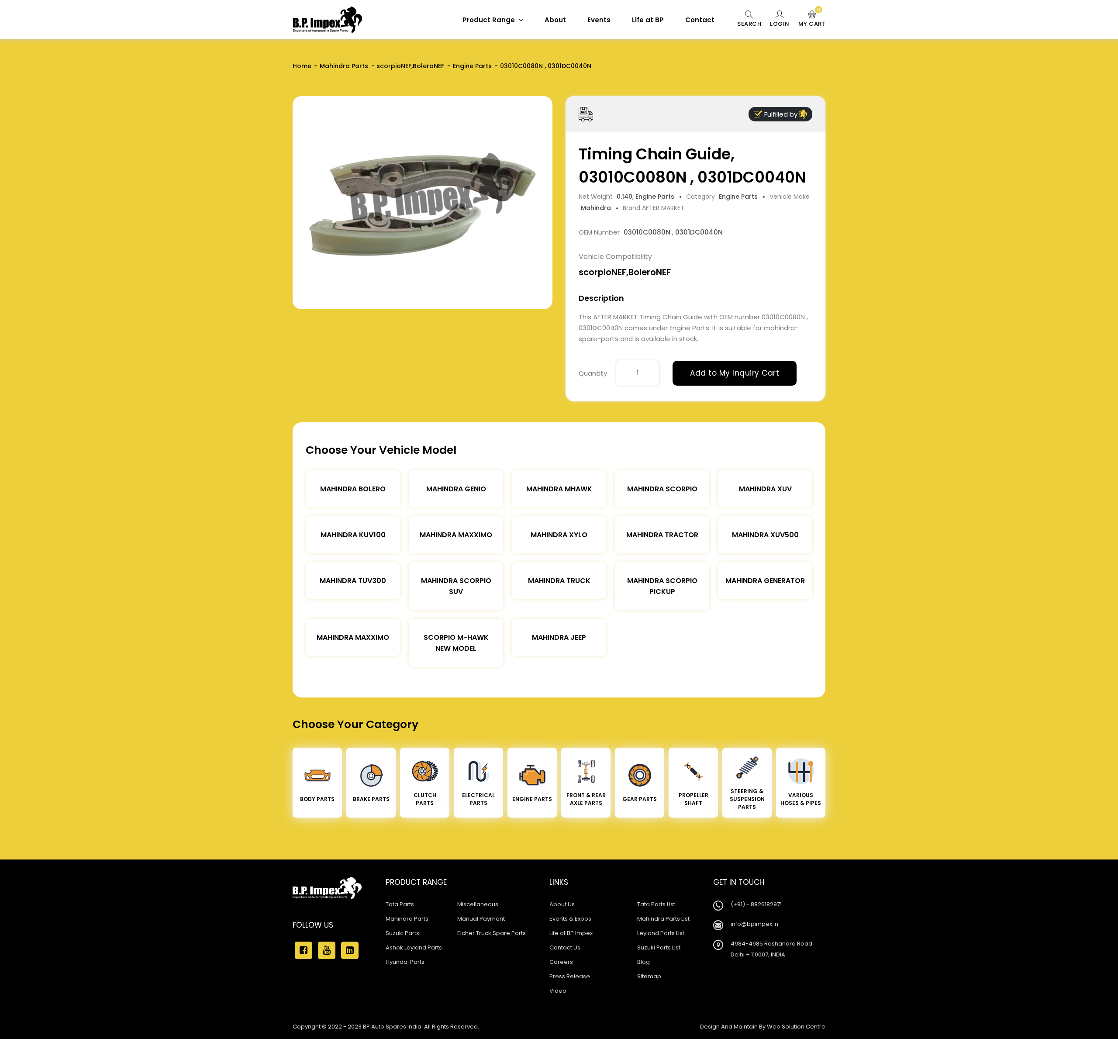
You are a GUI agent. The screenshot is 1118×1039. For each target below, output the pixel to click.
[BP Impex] (327, 20)
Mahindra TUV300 (353, 581)
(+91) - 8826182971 (756, 904)
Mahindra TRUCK (559, 581)
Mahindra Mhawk (559, 489)
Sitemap (649, 976)
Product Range (489, 19)
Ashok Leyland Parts (414, 947)
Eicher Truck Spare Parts (491, 933)
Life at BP (648, 19)
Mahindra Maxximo (456, 535)
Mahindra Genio (456, 489)
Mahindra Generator (765, 581)
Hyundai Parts (405, 962)
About (555, 19)
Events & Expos (570, 919)
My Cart (812, 19)
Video (557, 991)
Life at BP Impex (571, 933)
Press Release (569, 976)
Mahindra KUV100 (353, 535)
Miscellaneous (477, 904)
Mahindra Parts (344, 66)
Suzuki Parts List (658, 947)
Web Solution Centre (796, 1026)
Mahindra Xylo (559, 535)
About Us (562, 904)
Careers (561, 962)
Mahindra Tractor (662, 535)
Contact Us (564, 947)
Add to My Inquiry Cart (734, 373)
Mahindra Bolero (353, 489)
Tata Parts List (656, 904)
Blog (643, 962)
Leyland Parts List (660, 933)
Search (749, 24)
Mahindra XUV (765, 489)
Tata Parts (400, 904)
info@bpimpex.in (754, 924)
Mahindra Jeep (559, 637)
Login (780, 24)
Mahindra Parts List (663, 919)
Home (302, 66)
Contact (699, 19)
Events (599, 19)
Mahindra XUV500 (765, 535)
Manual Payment (481, 919)
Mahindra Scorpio (662, 489)
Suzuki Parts (402, 933)
